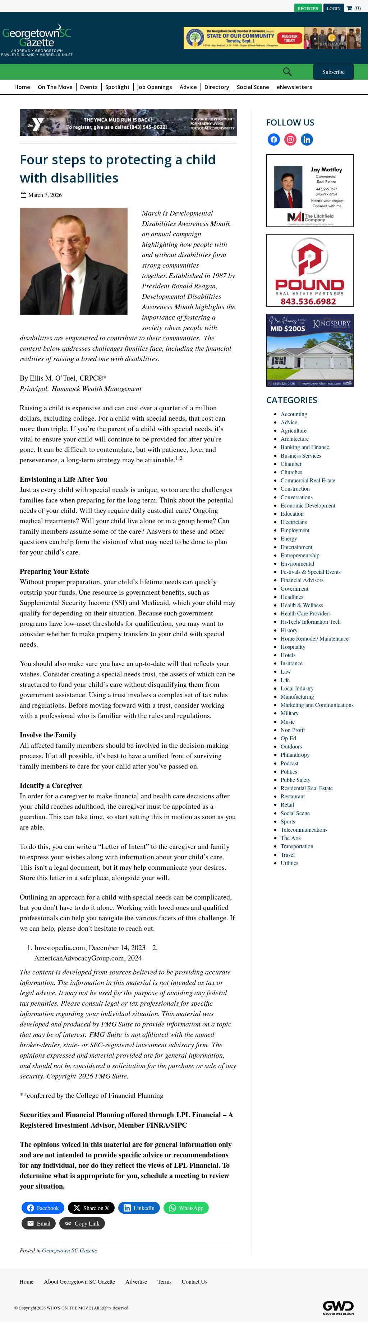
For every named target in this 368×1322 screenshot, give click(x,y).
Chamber (291, 463)
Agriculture (294, 430)
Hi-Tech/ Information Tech (311, 621)
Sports (288, 821)
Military (290, 713)
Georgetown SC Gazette (69, 1250)
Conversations (297, 497)
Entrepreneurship (300, 555)
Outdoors (291, 746)
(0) (357, 7)
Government (294, 588)
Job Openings (154, 86)
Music (288, 721)
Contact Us (194, 1281)
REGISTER (308, 8)
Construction (295, 488)
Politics (289, 771)
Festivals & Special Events (311, 571)
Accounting (294, 413)
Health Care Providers (306, 613)
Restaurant (293, 796)
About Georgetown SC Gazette (79, 1281)
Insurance (292, 663)
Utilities (289, 863)
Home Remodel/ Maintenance (315, 638)
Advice (188, 86)
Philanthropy (295, 754)
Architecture (295, 438)
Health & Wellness (302, 605)
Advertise (136, 1281)
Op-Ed (288, 738)
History (289, 630)
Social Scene (253, 86)
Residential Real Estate (307, 788)
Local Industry (297, 688)
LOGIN (334, 8)
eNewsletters (294, 86)
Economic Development (308, 505)
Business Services (301, 455)
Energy (289, 538)
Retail (287, 804)
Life (285, 680)
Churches (291, 472)
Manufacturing (297, 696)
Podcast (289, 763)
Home (22, 86)
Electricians (294, 521)
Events (89, 86)
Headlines (292, 596)
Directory (216, 86)
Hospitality (293, 646)
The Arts (291, 837)
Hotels (288, 654)
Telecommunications (304, 829)
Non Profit (293, 729)
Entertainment (296, 547)
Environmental (297, 563)
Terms (164, 1281)
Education (292, 513)
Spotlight (117, 86)
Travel (288, 854)
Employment (295, 530)
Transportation (297, 846)
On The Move (55, 86)
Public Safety (295, 779)
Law (286, 671)
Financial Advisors (302, 580)
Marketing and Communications (317, 704)
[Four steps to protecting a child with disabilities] (76, 263)
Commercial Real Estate (308, 480)
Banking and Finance (305, 446)
